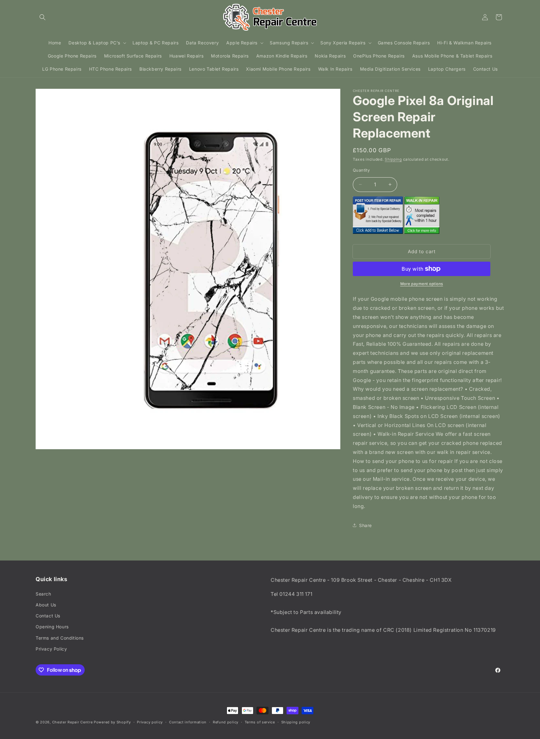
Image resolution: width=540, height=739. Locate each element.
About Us (46, 604)
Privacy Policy (51, 648)
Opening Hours (52, 626)
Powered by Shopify (112, 722)
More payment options (421, 283)
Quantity (361, 170)
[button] (42, 17)
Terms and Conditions (60, 638)
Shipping (393, 159)
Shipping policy (296, 722)
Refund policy (225, 722)
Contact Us (48, 615)
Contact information (188, 722)
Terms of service (260, 722)
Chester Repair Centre (72, 722)
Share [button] (365, 525)
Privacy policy (150, 722)
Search (43, 593)
